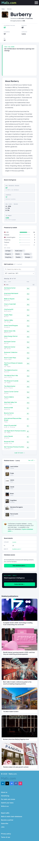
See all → (31, 460)
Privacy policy (6, 834)
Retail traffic (5, 813)
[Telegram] (11, 783)
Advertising (5, 796)
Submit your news (7, 803)
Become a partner (7, 820)
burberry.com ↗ (16, 549)
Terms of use (5, 837)
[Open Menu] (36, 2)
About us (4, 792)
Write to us (5, 806)
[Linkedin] (3, 783)
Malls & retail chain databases (11, 816)
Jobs (2, 827)
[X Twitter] (7, 783)
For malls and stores (8, 799)
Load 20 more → (19, 453)
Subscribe (4, 823)
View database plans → (19, 565)
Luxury (14, 542)
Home (3, 9)
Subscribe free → (19, 584)
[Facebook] (16, 783)
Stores (9, 9)
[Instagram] (20, 783)
